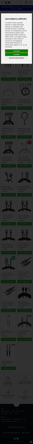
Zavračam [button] (16, 54)
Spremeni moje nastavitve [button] (16, 58)
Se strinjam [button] (16, 51)
